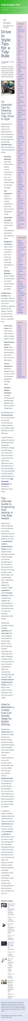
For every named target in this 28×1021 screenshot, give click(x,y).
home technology (21, 186)
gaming (19, 69)
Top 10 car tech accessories (7, 481)
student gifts (20, 121)
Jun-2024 (19, 351)
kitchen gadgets (21, 141)
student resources (21, 127)
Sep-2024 (19, 337)
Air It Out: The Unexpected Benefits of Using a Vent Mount (11, 928)
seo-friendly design (21, 286)
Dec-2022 (20, 359)
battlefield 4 (20, 259)
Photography (20, 47)
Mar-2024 (20, 330)
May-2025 (20, 375)
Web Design (20, 36)
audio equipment (21, 138)
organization (20, 187)
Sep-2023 (19, 335)
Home (4, 20)
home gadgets (20, 200)
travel (19, 83)
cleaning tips (20, 158)
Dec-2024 (20, 327)
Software (19, 43)
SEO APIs (19, 66)
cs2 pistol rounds (21, 307)
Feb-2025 (19, 370)
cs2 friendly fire (21, 243)
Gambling (20, 71)
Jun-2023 (19, 358)
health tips (20, 100)
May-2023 (20, 342)
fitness (19, 98)
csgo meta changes (21, 267)
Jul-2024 (19, 347)
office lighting (20, 181)
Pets (18, 57)
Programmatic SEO (21, 67)
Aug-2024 (20, 352)
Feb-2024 (19, 364)
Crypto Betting (20, 217)
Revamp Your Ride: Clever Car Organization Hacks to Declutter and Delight (11, 909)
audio (19, 194)
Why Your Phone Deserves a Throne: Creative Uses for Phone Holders (11, 965)
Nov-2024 (20, 354)
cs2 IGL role (20, 245)
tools (19, 165)
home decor (20, 143)
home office (20, 76)
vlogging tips (20, 86)
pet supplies (20, 155)
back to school (20, 93)
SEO (18, 33)
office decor (20, 124)
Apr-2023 (19, 366)
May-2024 (20, 340)
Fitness (19, 42)
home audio (20, 129)
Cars (19, 55)
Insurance (20, 54)
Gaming (19, 28)
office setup (20, 201)
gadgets (19, 81)
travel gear (20, 122)
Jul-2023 (19, 325)
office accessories (21, 203)
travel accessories (21, 153)
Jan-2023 (19, 328)
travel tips (20, 174)
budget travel (20, 291)
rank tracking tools (21, 274)
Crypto (19, 64)
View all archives (21, 376)
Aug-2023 (20, 363)
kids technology (21, 102)
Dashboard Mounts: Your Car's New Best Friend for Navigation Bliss (11, 986)
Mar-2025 (20, 373)
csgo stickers (20, 310)
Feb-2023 (19, 332)
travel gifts (20, 131)
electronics (20, 179)
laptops (19, 139)
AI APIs (19, 72)
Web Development (21, 29)
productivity (20, 134)
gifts (18, 95)
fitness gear (20, 169)
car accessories (6, 22)
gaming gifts (20, 91)
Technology (20, 26)
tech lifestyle (20, 189)
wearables (20, 112)
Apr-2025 (19, 371)
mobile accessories (21, 119)
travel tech (20, 193)
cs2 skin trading (21, 295)
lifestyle (19, 151)
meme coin (20, 281)
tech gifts (19, 84)
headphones (20, 184)
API (18, 210)
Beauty (19, 40)
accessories (20, 145)
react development (21, 247)
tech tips (19, 157)
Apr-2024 (19, 346)
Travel (19, 38)
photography (20, 150)
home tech (20, 205)
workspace (20, 88)
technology (20, 90)
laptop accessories (21, 105)
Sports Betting (20, 170)
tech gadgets (20, 126)
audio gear (20, 160)
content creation (21, 172)
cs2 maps (19, 276)
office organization (21, 110)
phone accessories (21, 114)
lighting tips (20, 79)
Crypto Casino (20, 212)
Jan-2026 (19, 368)
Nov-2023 (20, 339)
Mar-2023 (20, 356)
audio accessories (21, 162)
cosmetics (20, 309)
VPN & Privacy (20, 227)
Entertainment (20, 31)
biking (19, 103)
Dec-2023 (20, 349)
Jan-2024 (19, 333)
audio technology (21, 78)
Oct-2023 (19, 361)
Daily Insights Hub (10, 4)
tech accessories (21, 96)
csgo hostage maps (21, 254)
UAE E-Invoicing (21, 218)
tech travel (20, 163)
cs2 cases (20, 269)
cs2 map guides (21, 248)
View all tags (20, 312)
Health (19, 52)
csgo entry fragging (21, 293)
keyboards (20, 182)
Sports (19, 45)
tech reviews (20, 133)
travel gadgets (20, 136)
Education (20, 59)
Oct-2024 (19, 344)
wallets (19, 191)
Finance (19, 35)
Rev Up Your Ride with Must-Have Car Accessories (11, 945)
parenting (20, 167)
